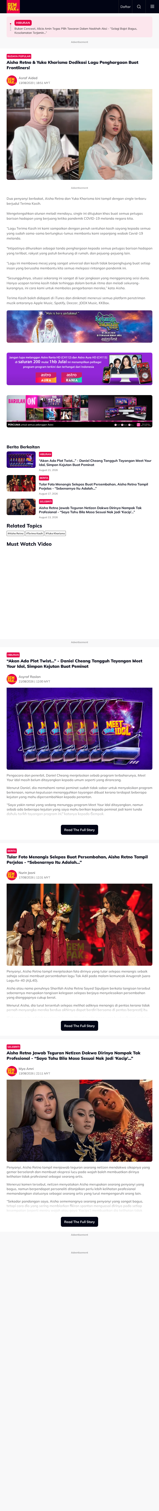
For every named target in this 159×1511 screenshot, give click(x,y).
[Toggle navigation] (152, 6)
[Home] (13, 6)
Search (139, 6)
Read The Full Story (79, 830)
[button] (10, 23)
